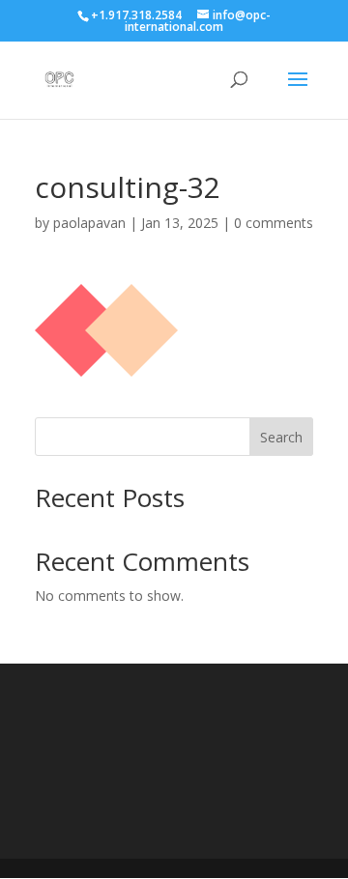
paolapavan (89, 222)
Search (281, 437)
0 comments (273, 222)
